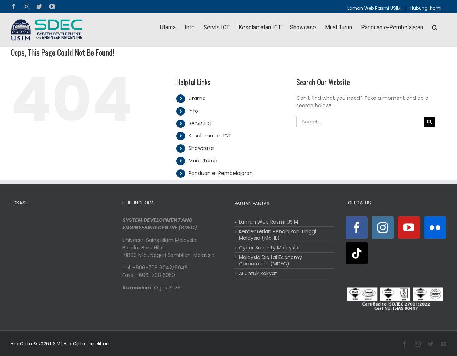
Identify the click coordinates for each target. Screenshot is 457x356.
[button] (434, 27)
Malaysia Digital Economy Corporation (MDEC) (270, 260)
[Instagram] (383, 227)
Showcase (201, 148)
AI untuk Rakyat (258, 273)
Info (193, 110)
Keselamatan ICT (210, 135)
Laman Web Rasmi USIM (268, 222)
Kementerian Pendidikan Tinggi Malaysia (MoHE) (277, 234)
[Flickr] (435, 227)
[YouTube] (409, 227)
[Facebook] (357, 227)
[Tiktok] (357, 253)
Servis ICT (200, 123)
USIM (55, 344)
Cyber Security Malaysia (268, 247)
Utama (197, 98)
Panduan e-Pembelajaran (221, 173)
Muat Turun (203, 160)
